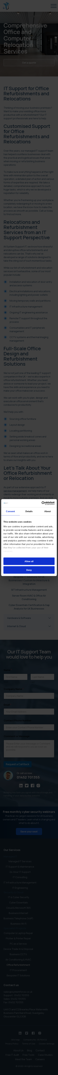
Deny (29, 570)
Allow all (29, 561)
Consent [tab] (10, 511)
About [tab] (47, 511)
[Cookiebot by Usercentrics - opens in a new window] (42, 503)
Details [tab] (29, 511)
